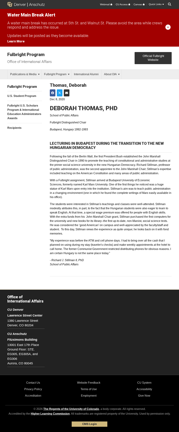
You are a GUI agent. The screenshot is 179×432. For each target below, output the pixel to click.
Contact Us (33, 382)
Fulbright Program (26, 54)
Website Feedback (88, 382)
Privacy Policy (33, 389)
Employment (88, 395)
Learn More (15, 41)
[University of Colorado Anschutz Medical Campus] (36, 4)
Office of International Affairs (29, 62)
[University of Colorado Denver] (17, 4)
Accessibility (144, 389)
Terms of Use (89, 389)
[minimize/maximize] (168, 27)
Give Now (144, 395)
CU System (144, 382)
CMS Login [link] (89, 424)
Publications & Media (23, 74)
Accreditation (33, 395)
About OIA (110, 74)
